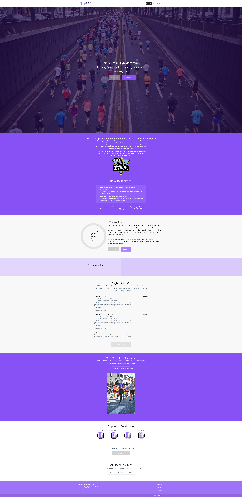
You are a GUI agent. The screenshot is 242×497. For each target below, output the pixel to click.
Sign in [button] (158, 3)
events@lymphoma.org (158, 489)
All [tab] (110, 472)
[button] (114, 77)
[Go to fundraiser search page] (143, 4)
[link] (85, 3)
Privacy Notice (95, 495)
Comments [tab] (120, 472)
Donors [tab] (130, 472)
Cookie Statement (107, 495)
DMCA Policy (114, 495)
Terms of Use (101, 495)
